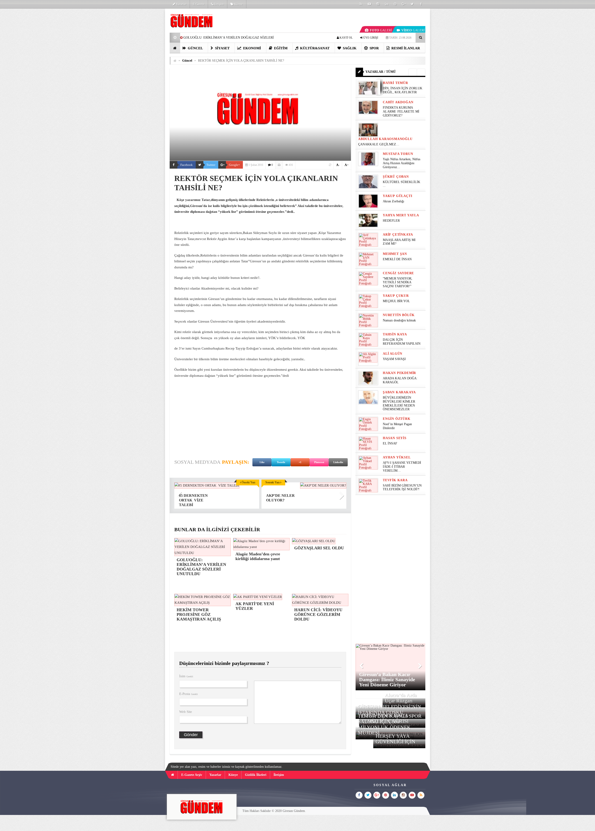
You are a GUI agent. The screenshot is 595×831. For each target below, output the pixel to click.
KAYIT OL (346, 37)
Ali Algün (392, 353)
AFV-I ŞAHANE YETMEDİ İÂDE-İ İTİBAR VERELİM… (402, 466)
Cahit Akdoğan (398, 102)
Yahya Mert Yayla (401, 215)
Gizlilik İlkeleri (255, 775)
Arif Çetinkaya (398, 234)
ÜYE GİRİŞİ (370, 37)
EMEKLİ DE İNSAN (397, 259)
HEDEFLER (391, 220)
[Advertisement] (146, 78)
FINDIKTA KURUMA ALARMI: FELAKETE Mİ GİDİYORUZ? (401, 111)
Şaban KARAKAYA (399, 392)
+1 (300, 462)
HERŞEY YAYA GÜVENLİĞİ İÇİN (395, 738)
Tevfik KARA (395, 480)
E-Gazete (198, 4)
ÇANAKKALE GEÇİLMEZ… (379, 144)
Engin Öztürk (396, 419)
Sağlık (349, 48)
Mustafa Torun (398, 154)
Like (262, 462)
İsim (186, 676)
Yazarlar (180, 4)
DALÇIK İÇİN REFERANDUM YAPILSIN (401, 341)
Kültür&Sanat (314, 48)
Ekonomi (251, 48)
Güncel (195, 48)
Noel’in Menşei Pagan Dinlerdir (397, 426)
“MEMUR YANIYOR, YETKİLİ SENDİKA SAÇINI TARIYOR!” (397, 282)
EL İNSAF (390, 443)
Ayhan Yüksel (397, 457)
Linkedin (338, 462)
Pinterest (319, 462)
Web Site (185, 712)
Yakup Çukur (396, 295)
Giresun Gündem (294, 811)
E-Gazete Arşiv (191, 775)
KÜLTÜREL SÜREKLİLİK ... (401, 184)
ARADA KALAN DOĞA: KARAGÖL (400, 380)
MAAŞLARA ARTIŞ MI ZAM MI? (399, 242)
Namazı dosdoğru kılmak (399, 320)
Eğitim (280, 48)
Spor (374, 48)
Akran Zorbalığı (393, 201)
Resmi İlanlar (405, 48)
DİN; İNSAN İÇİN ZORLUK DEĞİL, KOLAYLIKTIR (402, 90)
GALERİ (381, 30)
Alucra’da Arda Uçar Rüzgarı (401, 698)
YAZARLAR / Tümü (380, 71)
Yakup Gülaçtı (397, 196)
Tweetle (281, 462)
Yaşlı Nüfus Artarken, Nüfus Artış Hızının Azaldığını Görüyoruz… (401, 163)
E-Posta (188, 694)
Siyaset (222, 48)
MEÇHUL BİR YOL (397, 301)
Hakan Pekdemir (399, 373)
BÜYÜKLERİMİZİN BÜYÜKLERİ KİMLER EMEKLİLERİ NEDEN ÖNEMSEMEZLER (399, 403)
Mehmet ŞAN (395, 254)
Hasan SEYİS (395, 438)
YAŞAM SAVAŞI (394, 359)
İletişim (218, 4)
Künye (238, 4)
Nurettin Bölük (399, 315)
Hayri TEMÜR (395, 83)
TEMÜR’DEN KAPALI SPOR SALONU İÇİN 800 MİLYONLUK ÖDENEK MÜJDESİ (390, 724)
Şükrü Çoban (396, 176)
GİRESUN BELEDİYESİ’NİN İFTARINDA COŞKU (389, 709)
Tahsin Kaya (395, 334)
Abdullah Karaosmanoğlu (385, 139)
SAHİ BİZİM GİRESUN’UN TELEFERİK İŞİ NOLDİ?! (402, 487)
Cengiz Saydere (398, 273)
